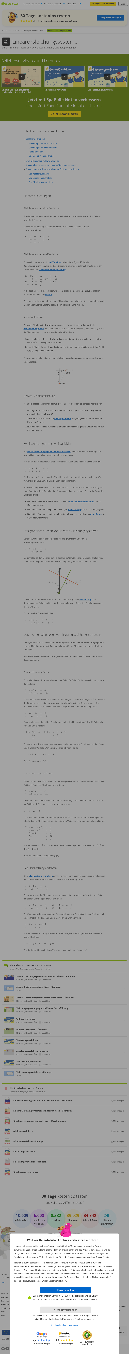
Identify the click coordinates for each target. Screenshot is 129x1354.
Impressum (73, 1325)
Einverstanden (65, 1290)
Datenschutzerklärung (78, 1257)
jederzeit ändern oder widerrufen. (37, 1277)
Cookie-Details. (103, 1257)
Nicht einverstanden (65, 1309)
